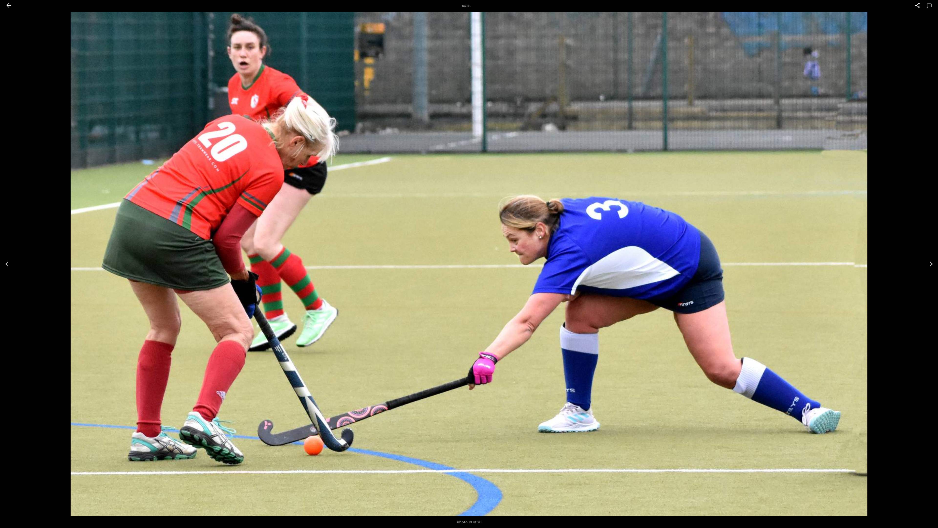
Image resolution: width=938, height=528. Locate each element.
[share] (917, 5)
